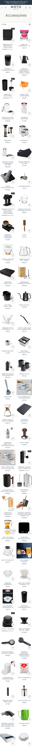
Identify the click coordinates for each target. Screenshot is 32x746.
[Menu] (2, 7)
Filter (4, 24)
